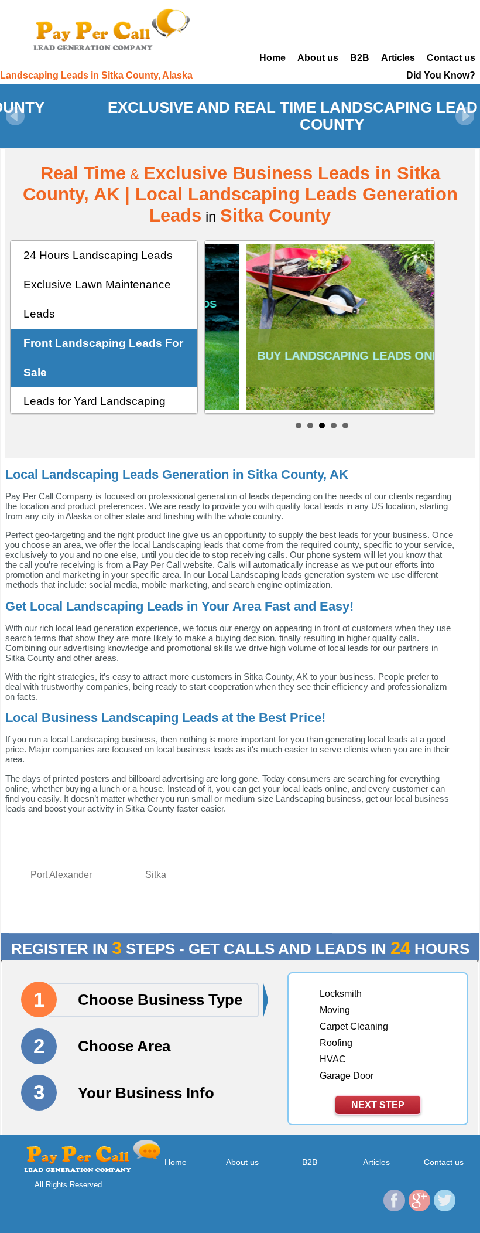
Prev (15, 116)
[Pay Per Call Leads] (110, 29)
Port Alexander (61, 875)
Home (272, 58)
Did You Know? (440, 75)
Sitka (155, 875)
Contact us (451, 58)
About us (317, 58)
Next (464, 116)
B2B (359, 58)
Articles (398, 58)
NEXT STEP (377, 1105)
